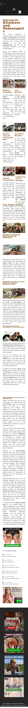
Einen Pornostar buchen (9, 565)
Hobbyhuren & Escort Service (11, 571)
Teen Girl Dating (8, 582)
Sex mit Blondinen (8, 560)
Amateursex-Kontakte (9, 576)
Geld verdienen (18, 382)
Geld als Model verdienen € (19, 705)
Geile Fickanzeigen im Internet (10, 219)
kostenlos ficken (14, 707)
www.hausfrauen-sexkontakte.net (16, 703)
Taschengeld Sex (8, 554)
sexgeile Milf (20, 212)
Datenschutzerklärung (6, 705)
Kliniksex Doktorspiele (10, 20)
